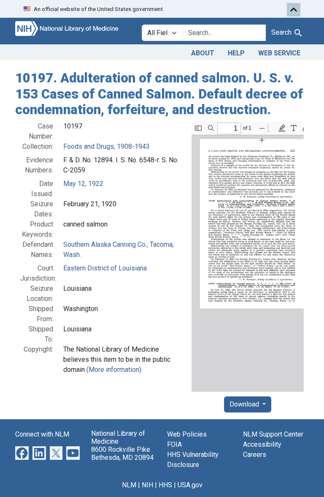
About (202, 53)
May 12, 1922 (83, 184)
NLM (129, 485)
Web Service (279, 53)
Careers (254, 455)
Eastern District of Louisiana (105, 268)
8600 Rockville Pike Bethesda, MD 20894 (122, 453)
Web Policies (187, 434)
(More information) (113, 370)
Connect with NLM (42, 434)
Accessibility (262, 444)
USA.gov (190, 485)
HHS (165, 485)
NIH (147, 485)
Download (245, 404)
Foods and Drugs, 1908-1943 (106, 146)
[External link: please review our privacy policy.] (22, 452)
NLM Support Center (273, 434)
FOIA (174, 444)
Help (236, 53)
